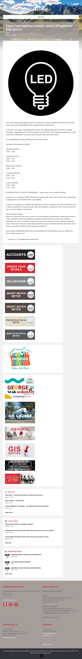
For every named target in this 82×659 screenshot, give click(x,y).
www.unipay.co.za (47, 635)
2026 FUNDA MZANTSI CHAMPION (21, 562)
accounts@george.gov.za (49, 633)
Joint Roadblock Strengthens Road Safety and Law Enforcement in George (27, 537)
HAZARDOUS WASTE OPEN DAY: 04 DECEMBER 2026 (26, 568)
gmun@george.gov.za (9, 600)
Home (7, 35)
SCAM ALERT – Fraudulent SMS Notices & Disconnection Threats (24, 495)
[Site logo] (41, 11)
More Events (8, 574)
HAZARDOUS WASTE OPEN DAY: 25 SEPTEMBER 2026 (26, 555)
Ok (41, 656)
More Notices (9, 512)
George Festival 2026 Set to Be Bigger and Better (19, 524)
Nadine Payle (25, 239)
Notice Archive (34, 239)
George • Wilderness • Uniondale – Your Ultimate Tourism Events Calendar (27, 506)
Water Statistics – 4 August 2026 (14, 500)
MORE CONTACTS (47, 644)
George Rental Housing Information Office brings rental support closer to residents (29, 530)
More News (8, 543)
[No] (79, 654)
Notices (14, 35)
